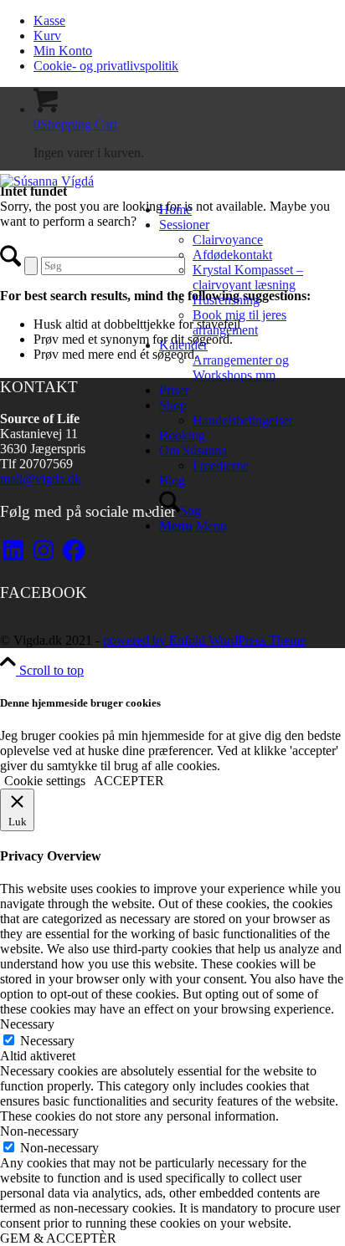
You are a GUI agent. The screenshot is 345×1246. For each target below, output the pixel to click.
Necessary (47, 1041)
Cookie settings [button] (44, 781)
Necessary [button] (27, 1024)
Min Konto (62, 50)
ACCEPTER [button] (129, 781)
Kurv (47, 35)
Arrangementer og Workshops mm (241, 367)
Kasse (49, 20)
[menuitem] (189, 20)
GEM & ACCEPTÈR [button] (58, 1238)
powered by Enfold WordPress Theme (204, 640)
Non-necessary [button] (39, 1131)
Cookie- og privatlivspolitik (105, 66)
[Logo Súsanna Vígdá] (47, 181)
